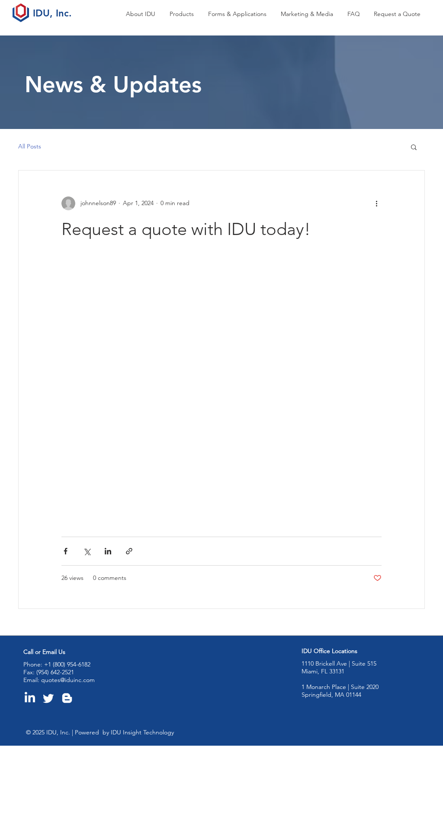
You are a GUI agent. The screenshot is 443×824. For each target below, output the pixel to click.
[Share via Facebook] (65, 551)
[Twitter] (48, 698)
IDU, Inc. (52, 13)
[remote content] (212, 394)
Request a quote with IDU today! (186, 229)
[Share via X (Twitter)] (87, 551)
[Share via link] (129, 551)
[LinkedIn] (29, 698)
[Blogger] (67, 698)
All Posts (29, 146)
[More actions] (376, 203)
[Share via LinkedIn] (108, 551)
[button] (182, 14)
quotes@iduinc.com (68, 680)
